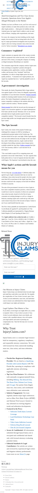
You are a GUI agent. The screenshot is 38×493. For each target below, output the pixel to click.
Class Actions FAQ (23, 5)
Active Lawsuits (12, 1)
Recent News (11, 5)
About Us (10, 8)
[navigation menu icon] (3, 5)
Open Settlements (26, 1)
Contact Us (19, 8)
